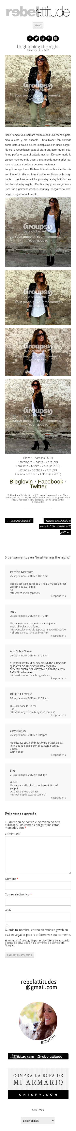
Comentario (12, 834)
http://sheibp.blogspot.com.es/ (28, 794)
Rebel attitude (27, 495)
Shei (13, 770)
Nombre (11, 879)
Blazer (16, 497)
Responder (57, 596)
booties (24, 497)
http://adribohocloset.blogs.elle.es (30, 675)
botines (31, 497)
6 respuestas (38, 502)
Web (8, 910)
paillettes (39, 499)
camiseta (40, 497)
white (61, 499)
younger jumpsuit (19, 520)
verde (54, 499)
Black (65, 495)
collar (54, 497)
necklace (23, 499)
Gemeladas (18, 731)
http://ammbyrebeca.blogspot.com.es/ (32, 712)
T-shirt (48, 499)
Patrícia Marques (21, 572)
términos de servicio (49, 942)
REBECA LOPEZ (21, 694)
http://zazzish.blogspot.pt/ (25, 593)
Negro (30, 499)
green (61, 497)
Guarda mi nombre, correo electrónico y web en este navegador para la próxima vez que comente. (38, 932)
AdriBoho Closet (21, 651)
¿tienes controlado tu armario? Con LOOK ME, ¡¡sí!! (55, 526)
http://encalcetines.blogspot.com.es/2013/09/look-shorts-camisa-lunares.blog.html (38, 631)
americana (56, 495)
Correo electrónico (18, 894)
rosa (13, 611)
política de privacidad (17, 942)
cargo (48, 497)
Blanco (9, 497)
